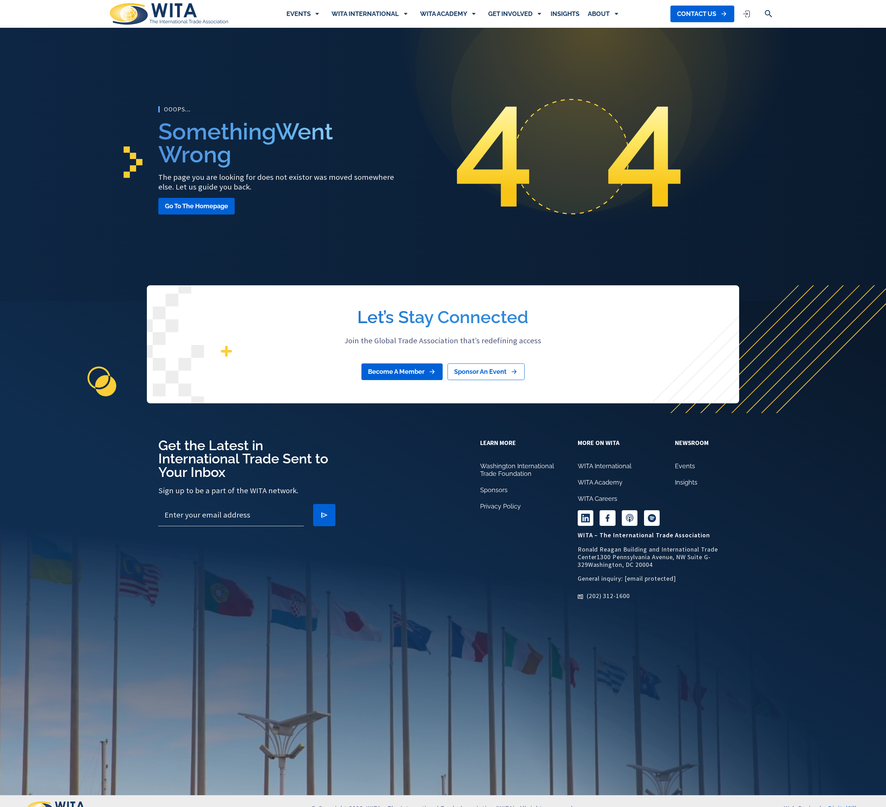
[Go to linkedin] (585, 518)
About (599, 13)
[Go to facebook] (607, 518)
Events (298, 13)
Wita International (365, 13)
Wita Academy (443, 13)
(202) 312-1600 (608, 596)
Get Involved (510, 13)
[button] (768, 14)
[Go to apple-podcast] (629, 518)
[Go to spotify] (652, 518)
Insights (565, 13)
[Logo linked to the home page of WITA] (169, 14)
